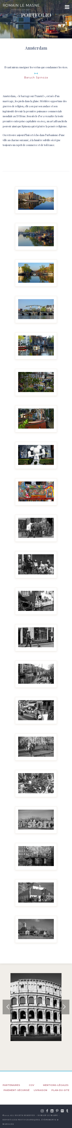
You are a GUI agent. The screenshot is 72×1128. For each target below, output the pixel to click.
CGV (31, 1085)
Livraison (40, 1090)
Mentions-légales (56, 1085)
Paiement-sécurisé (16, 1090)
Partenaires (11, 1085)
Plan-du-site (60, 1090)
